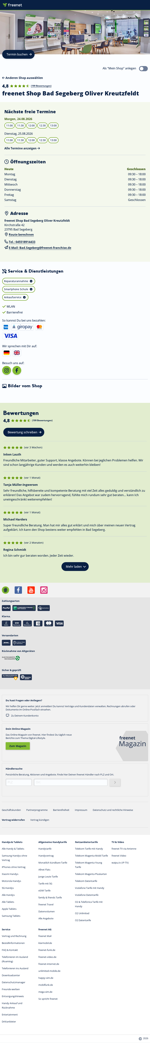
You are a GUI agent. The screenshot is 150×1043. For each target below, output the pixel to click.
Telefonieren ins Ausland (15, 968)
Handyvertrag (46, 855)
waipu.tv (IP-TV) (120, 862)
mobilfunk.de (45, 984)
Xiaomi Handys (10, 874)
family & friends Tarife (50, 897)
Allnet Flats (44, 869)
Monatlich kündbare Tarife (52, 862)
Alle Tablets (8, 902)
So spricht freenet (48, 998)
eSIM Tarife (44, 890)
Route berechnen (21, 235)
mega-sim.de (45, 991)
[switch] (143, 68)
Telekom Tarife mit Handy (89, 848)
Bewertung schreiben (22, 432)
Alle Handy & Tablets (13, 848)
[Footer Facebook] (18, 590)
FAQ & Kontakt (10, 950)
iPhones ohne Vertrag (13, 867)
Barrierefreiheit (61, 810)
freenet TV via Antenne (124, 848)
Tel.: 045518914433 (22, 242)
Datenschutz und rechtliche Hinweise (113, 810)
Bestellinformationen (13, 943)
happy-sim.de (45, 977)
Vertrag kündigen (39, 819)
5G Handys (8, 888)
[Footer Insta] (44, 590)
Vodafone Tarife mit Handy (89, 888)
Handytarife (44, 848)
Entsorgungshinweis (13, 996)
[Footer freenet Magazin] (5, 590)
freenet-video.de (47, 957)
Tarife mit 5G (45, 883)
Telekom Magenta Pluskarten (91, 874)
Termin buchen (17, 54)
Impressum (81, 810)
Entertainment (10, 1014)
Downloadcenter (11, 975)
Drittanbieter (9, 1021)
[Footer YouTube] (31, 590)
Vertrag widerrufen (13, 819)
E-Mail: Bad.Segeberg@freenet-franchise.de (40, 248)
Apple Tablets (9, 908)
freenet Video (119, 855)
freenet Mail (44, 936)
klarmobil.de (45, 943)
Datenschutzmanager (13, 982)
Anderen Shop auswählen (24, 78)
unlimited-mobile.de (49, 971)
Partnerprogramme (37, 810)
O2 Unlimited (82, 913)
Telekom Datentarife (86, 881)
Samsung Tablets (11, 915)
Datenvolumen (46, 911)
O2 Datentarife (83, 920)
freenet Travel (45, 904)
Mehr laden (74, 567)
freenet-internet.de (48, 964)
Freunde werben (11, 989)
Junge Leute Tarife (48, 876)
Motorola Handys (11, 881)
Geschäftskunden (11, 810)
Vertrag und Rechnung (14, 936)
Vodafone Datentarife (86, 895)
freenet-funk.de (46, 950)
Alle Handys (8, 895)
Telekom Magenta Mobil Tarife (91, 855)
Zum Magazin (17, 746)
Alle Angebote (45, 918)
